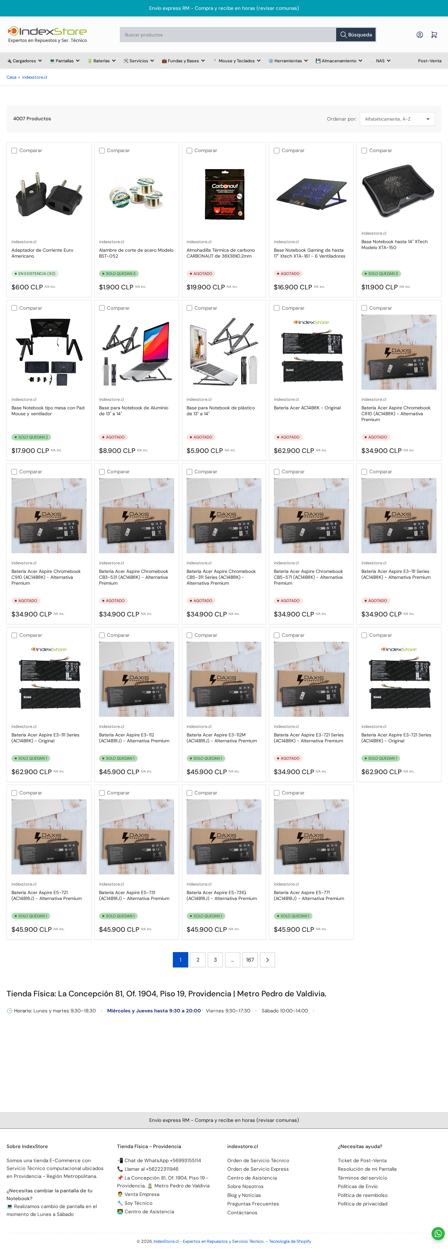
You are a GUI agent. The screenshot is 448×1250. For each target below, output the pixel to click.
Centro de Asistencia (252, 1178)
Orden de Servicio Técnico (258, 1160)
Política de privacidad (362, 1204)
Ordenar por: (341, 119)
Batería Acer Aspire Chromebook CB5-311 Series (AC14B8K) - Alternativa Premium (221, 577)
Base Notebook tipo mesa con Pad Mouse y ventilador (48, 411)
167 (250, 959)
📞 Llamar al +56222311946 (147, 1169)
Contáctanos (242, 1212)
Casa (11, 77)
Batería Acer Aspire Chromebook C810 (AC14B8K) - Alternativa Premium (396, 413)
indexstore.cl (34, 77)
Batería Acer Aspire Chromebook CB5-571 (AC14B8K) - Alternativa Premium (308, 577)
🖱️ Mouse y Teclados (234, 61)
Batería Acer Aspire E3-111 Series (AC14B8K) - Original (45, 738)
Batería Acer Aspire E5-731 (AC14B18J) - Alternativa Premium (134, 895)
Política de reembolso (363, 1195)
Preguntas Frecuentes (253, 1204)
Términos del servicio (362, 1178)
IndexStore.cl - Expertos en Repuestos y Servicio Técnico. (209, 1241)
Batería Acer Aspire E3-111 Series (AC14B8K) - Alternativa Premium (396, 574)
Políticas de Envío (358, 1186)
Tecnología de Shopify (290, 1241)
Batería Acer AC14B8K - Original (307, 408)
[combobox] (248, 34)
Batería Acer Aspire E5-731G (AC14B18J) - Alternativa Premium (222, 895)
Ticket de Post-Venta (362, 1160)
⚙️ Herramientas (285, 61)
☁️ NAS (377, 61)
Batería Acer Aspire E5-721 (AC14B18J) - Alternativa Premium (46, 895)
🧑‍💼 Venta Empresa (138, 1194)
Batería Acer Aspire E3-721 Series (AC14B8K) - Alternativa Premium (309, 738)
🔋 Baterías (98, 61)
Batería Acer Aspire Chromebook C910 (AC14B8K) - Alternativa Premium (46, 577)
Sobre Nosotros (245, 1186)
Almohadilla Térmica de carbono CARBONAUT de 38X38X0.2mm (221, 253)
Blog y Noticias (244, 1195)
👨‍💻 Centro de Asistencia (145, 1211)
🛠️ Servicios (135, 61)
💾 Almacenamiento (336, 61)
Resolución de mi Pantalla (367, 1169)
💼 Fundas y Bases (180, 61)
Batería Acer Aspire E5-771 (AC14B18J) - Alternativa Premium (309, 895)
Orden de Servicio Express (258, 1169)
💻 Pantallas (62, 61)
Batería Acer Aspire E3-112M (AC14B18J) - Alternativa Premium (222, 738)
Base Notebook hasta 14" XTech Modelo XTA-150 (394, 244)
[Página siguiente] (267, 960)
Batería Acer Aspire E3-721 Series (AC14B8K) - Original (396, 738)
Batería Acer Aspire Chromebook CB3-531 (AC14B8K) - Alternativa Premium (133, 577)
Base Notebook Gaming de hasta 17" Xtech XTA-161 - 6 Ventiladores (309, 253)
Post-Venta (429, 61)
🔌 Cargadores (21, 61)
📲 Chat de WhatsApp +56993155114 (159, 1160)
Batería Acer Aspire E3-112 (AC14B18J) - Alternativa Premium (134, 738)
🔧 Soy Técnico (135, 1203)
